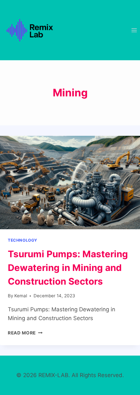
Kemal (20, 295)
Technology (22, 240)
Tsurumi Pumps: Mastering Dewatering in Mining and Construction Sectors (68, 267)
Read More (25, 332)
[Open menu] (134, 30)
